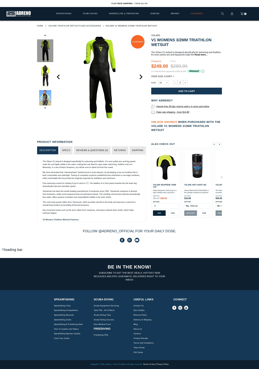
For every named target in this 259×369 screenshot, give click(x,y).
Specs (66, 150)
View (173, 213)
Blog (136, 324)
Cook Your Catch (61, 338)
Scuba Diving (90, 14)
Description (48, 150)
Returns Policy (140, 315)
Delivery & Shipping (142, 320)
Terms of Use (149, 364)
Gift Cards (138, 352)
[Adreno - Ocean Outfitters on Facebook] (174, 308)
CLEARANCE (197, 14)
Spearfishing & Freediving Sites (68, 324)
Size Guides (139, 310)
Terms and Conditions (144, 343)
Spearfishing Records (64, 315)
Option (156, 202)
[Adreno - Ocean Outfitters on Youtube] (186, 308)
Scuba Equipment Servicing (106, 306)
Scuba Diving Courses (104, 320)
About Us (138, 329)
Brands (175, 14)
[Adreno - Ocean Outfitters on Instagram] (180, 308)
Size (153, 83)
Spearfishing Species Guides (67, 333)
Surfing (155, 14)
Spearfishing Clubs (62, 320)
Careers (137, 333)
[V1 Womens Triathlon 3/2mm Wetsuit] (99, 77)
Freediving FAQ (101, 335)
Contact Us (139, 306)
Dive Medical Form (102, 324)
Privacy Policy (162, 364)
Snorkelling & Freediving (124, 14)
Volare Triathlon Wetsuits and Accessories (74, 26)
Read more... (201, 55)
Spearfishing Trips (62, 306)
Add (159, 213)
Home (40, 26)
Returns (120, 150)
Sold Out (190, 213)
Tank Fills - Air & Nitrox (104, 310)
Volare (155, 35)
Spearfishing (63, 14)
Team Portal (139, 347)
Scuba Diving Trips (102, 315)
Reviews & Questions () (92, 150)
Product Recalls (141, 338)
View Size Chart (161, 76)
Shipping (137, 150)
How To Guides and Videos (66, 329)
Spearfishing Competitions (66, 310)
